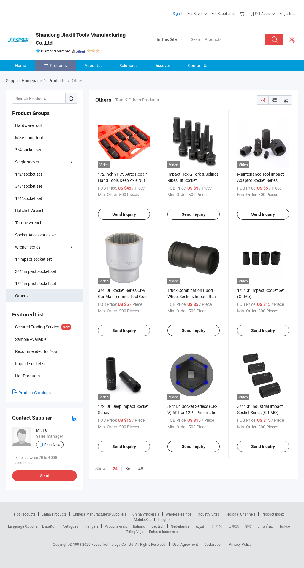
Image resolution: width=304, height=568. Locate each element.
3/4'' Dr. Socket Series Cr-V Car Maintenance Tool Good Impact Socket (123, 296)
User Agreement (185, 544)
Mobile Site (142, 519)
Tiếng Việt (134, 531)
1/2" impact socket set (35, 283)
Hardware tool (28, 125)
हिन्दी (248, 526)
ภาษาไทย (265, 526)
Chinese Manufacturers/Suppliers (99, 514)
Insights (164, 519)
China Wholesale (145, 514)
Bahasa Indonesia (163, 531)
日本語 (233, 526)
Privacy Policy (240, 544)
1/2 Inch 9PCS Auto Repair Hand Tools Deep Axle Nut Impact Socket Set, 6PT (122, 180)
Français (91, 526)
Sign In (178, 13)
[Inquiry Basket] (243, 13)
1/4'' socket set (28, 198)
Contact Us (198, 65)
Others (21, 295)
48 (140, 468)
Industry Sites (208, 514)
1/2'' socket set (28, 174)
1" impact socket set (33, 259)
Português (69, 526)
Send (44, 475)
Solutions (128, 65)
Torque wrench (28, 222)
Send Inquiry (124, 214)
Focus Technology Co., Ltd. (113, 544)
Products (58, 65)
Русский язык (115, 526)
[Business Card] (74, 418)
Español (48, 526)
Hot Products (24, 514)
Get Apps (262, 13)
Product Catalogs (34, 392)
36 (128, 468)
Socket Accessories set (36, 235)
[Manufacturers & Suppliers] (44, 12)
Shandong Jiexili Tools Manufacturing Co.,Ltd (81, 39)
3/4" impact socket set (35, 271)
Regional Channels (240, 514)
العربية (200, 526)
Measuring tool (29, 137)
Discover (162, 65)
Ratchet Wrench (30, 210)
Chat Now (52, 444)
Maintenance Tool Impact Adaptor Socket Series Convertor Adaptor (260, 180)
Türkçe (284, 526)
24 (115, 468)
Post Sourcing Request (291, 39)
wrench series (27, 247)
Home (20, 65)
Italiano (139, 526)
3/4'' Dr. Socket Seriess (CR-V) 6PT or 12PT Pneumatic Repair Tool (192, 412)
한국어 (216, 526)
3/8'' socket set (28, 186)
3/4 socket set (28, 149)
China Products (54, 514)
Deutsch (157, 526)
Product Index (273, 514)
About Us (93, 65)
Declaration (213, 544)
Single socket (27, 162)
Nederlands (180, 526)
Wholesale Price (178, 514)
